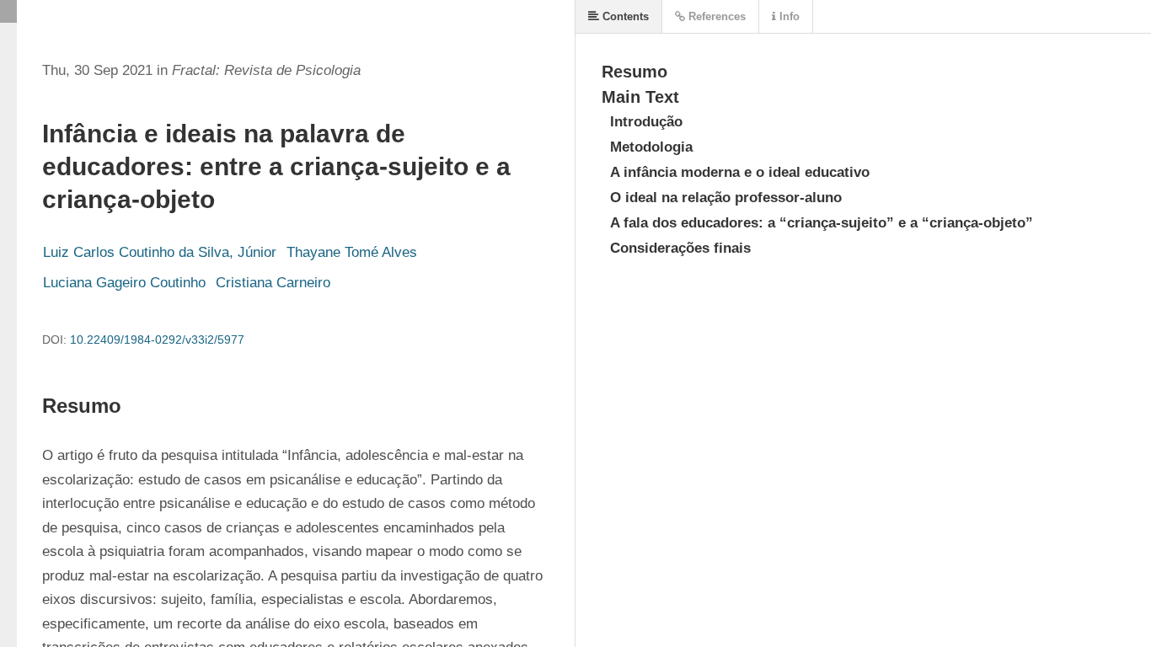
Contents (624, 16)
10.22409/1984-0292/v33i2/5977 (157, 339)
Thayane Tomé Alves (351, 252)
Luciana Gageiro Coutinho (124, 283)
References (715, 16)
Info (788, 16)
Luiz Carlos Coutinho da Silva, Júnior (159, 252)
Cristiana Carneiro (273, 283)
